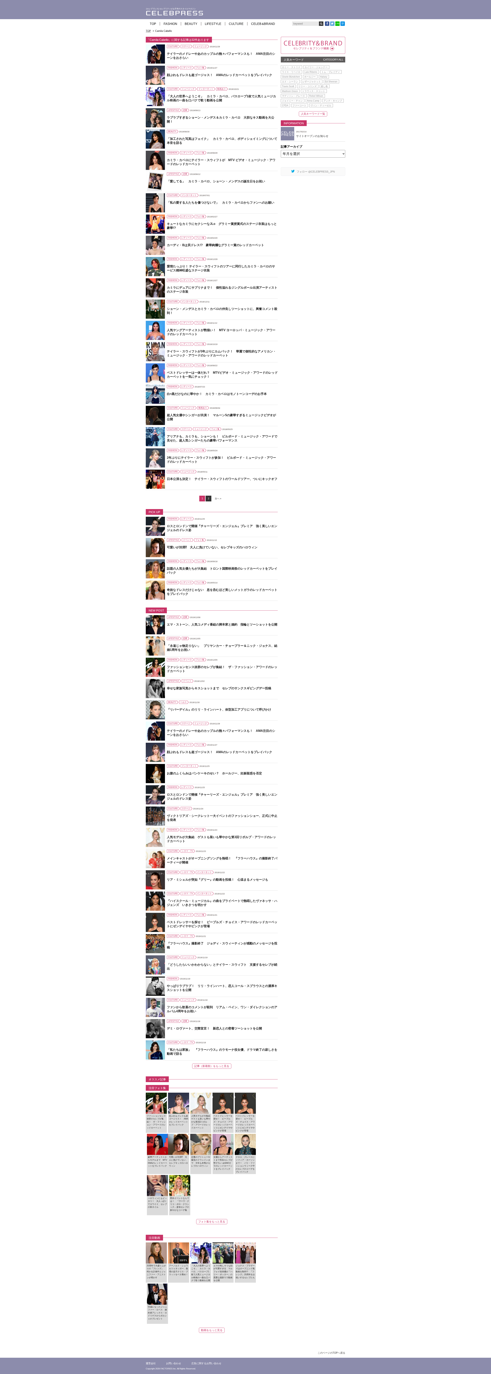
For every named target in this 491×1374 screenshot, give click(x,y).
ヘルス (183, 702)
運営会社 (151, 1363)
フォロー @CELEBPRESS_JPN (316, 171)
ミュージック (200, 46)
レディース (186, 67)
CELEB (263, 23)
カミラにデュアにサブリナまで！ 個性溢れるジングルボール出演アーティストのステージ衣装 (222, 289)
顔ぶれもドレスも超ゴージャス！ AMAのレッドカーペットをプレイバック (219, 75)
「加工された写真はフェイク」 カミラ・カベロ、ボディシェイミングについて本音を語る (222, 140)
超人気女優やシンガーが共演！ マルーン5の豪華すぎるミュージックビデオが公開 (221, 417)
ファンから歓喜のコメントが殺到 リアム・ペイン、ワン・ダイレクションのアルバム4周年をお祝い (222, 1009)
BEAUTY (191, 23)
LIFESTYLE (213, 23)
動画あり (221, 89)
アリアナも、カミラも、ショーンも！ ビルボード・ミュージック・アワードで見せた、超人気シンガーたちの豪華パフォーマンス (222, 438)
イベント (187, 540)
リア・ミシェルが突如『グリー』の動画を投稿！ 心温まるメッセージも (217, 879)
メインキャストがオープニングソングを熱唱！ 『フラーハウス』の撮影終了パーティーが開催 (222, 860)
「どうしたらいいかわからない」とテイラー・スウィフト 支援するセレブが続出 (222, 966)
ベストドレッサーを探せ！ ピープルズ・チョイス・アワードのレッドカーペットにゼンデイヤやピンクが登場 (222, 924)
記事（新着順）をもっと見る (211, 1066)
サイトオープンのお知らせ (312, 136)
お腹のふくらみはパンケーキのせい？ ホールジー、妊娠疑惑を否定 (214, 773)
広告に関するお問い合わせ (206, 1363)
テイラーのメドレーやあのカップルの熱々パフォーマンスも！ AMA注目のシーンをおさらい (221, 55)
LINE (337, 24)
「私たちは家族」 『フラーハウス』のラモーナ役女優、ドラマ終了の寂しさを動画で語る (222, 1051)
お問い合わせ (173, 1363)
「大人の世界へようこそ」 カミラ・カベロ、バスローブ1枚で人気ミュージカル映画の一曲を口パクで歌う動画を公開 (221, 98)
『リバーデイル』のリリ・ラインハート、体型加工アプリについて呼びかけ (219, 709)
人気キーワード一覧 (313, 113)
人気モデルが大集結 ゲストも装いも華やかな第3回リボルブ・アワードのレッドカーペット (221, 839)
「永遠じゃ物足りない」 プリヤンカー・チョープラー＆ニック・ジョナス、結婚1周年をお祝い (222, 647)
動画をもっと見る (211, 1330)
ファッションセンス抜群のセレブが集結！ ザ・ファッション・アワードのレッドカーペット (222, 669)
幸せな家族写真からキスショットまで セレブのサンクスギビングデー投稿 (219, 688)
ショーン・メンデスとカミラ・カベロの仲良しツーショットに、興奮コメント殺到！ (222, 310)
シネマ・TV (187, 851)
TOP (153, 23)
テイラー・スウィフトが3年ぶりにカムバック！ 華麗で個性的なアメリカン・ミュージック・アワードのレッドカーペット (221, 353)
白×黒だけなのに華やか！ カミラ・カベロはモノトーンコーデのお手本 (217, 393)
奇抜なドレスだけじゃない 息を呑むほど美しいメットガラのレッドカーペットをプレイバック (222, 591)
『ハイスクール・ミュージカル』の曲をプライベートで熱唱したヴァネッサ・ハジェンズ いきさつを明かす (222, 902)
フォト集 (200, 67)
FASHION (170, 23)
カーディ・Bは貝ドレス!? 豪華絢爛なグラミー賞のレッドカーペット (215, 245)
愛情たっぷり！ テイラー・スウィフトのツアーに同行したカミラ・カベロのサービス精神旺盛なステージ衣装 (221, 268)
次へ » (218, 498)
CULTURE (236, 23)
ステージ (186, 46)
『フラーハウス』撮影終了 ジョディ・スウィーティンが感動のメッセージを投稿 (222, 945)
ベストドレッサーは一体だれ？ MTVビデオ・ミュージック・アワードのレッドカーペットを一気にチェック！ (222, 374)
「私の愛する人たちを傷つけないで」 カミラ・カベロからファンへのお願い (220, 202)
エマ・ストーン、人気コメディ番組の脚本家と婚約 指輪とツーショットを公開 (222, 624)
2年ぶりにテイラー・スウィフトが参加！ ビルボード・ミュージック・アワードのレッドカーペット (221, 459)
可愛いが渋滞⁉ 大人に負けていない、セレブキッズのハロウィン (212, 547)
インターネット (206, 89)
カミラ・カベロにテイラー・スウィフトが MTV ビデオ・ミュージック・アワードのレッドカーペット (221, 162)
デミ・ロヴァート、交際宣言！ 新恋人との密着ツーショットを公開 (214, 1028)
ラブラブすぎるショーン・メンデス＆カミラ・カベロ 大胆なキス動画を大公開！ (220, 119)
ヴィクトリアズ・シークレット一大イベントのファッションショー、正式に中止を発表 (222, 817)
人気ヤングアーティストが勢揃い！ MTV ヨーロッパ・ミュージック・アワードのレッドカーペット (221, 332)
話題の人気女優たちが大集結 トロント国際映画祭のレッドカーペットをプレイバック (222, 570)
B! (343, 23)
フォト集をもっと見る (211, 1221)
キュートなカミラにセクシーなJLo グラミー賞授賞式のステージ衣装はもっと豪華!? (222, 225)
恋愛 (185, 110)
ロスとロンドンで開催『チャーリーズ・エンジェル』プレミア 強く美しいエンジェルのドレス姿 (222, 528)
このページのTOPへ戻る (331, 1352)
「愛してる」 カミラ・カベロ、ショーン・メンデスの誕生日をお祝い (216, 181)
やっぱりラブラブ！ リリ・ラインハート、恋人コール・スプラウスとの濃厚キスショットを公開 (222, 988)
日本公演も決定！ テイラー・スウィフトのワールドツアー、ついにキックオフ (222, 479)
